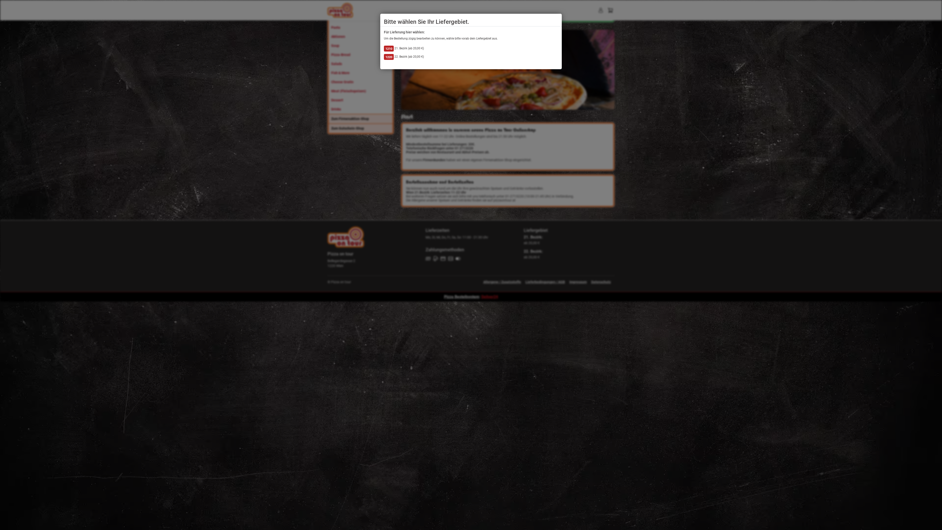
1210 (388, 49)
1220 (388, 57)
